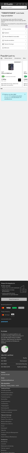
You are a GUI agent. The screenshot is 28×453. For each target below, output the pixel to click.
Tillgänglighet (5, 405)
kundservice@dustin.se (7, 380)
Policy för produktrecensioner (9, 410)
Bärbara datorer (8, 58)
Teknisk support (5, 448)
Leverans (3, 443)
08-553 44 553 (15, 97)
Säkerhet (3, 430)
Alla (1, 58)
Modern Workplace (6, 421)
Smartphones (18, 58)
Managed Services (6, 417)
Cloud (2, 426)
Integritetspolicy (5, 401)
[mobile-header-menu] (2, 4)
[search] (25, 7)
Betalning (3, 450)
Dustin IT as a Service (7, 419)
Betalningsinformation (7, 392)
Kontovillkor (4, 399)
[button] (17, 4)
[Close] (24, 94)
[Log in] (23, 4)
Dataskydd (4, 428)
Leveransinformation (6, 394)
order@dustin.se (8, 99)
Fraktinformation (5, 397)
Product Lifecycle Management (9, 432)
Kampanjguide (5, 408)
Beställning (4, 441)
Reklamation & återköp (7, 446)
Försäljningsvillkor (6, 390)
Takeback (3, 434)
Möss (24, 58)
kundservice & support (16, 95)
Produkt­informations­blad (10, 76)
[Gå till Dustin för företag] (8, 4)
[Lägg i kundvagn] (19, 80)
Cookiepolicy (4, 403)
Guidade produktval (6, 412)
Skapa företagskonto (14, 299)
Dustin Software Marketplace (9, 436)
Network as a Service (7, 423)
